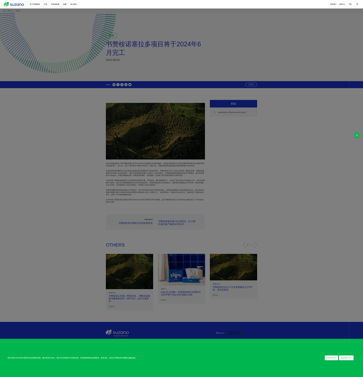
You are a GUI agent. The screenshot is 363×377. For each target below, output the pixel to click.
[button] (244, 245)
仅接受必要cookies (346, 358)
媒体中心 (342, 4)
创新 (65, 4)
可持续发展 (55, 4)
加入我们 (73, 4)
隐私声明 (131, 358)
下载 (349, 4)
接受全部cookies (331, 358)
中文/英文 (251, 84)
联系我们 (333, 4)
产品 (45, 4)
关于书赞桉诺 (35, 4)
